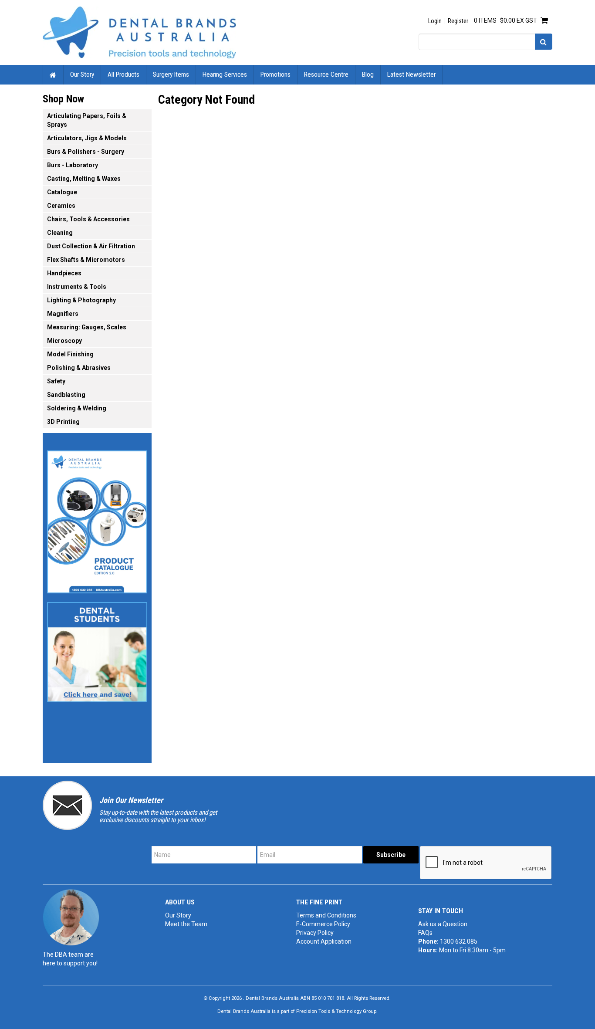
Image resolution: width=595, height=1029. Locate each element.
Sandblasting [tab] (66, 394)
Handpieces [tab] (64, 273)
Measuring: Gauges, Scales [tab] (86, 327)
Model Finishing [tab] (70, 354)
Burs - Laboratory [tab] (72, 165)
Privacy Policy (315, 932)
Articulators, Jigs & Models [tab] (87, 138)
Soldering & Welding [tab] (76, 408)
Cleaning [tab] (60, 232)
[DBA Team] (71, 917)
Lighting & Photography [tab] (81, 300)
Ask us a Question (442, 924)
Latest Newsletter (411, 74)
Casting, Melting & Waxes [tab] (84, 178)
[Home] (139, 31)
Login (435, 21)
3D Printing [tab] (63, 421)
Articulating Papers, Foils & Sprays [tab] (86, 120)
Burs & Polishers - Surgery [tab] (85, 151)
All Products (123, 74)
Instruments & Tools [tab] (76, 286)
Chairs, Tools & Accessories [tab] (88, 219)
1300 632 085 (458, 941)
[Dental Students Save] (97, 649)
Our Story (82, 74)
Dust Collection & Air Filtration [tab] (91, 246)
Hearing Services (225, 74)
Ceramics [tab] (61, 205)
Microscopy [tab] (64, 340)
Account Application (324, 941)
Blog (368, 74)
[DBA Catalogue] (97, 519)
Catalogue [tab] (62, 192)
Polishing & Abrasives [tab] (79, 367)
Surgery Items (171, 74)
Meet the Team (186, 924)
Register (458, 21)
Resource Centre (326, 74)
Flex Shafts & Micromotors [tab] (86, 259)
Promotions (275, 74)
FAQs (425, 932)
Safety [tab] (56, 381)
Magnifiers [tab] (62, 313)
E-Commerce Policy (323, 924)
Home (53, 75)
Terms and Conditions (326, 915)
